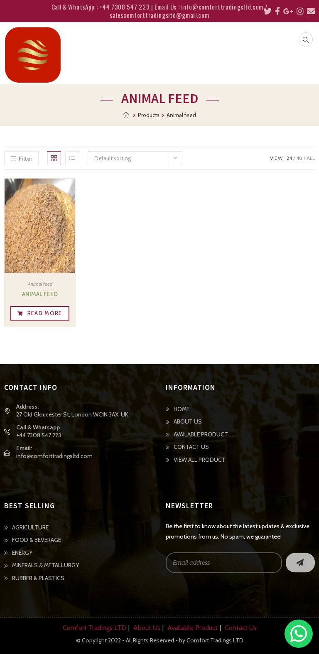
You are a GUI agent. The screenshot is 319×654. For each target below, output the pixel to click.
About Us (146, 628)
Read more (44, 313)
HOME (181, 409)
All (311, 158)
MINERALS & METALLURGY (45, 565)
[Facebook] (276, 11)
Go (300, 562)
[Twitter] (266, 11)
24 (289, 158)
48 (299, 158)
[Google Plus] (286, 11)
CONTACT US (191, 447)
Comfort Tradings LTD (94, 628)
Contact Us (241, 628)
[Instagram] (298, 11)
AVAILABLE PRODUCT (201, 434)
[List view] (72, 158)
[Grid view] (54, 158)
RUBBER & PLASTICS (38, 578)
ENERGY (22, 552)
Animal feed (40, 284)
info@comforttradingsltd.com (54, 456)
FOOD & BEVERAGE (36, 540)
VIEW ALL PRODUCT (200, 459)
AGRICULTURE (30, 527)
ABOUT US (188, 421)
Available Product (192, 628)
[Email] (309, 11)
